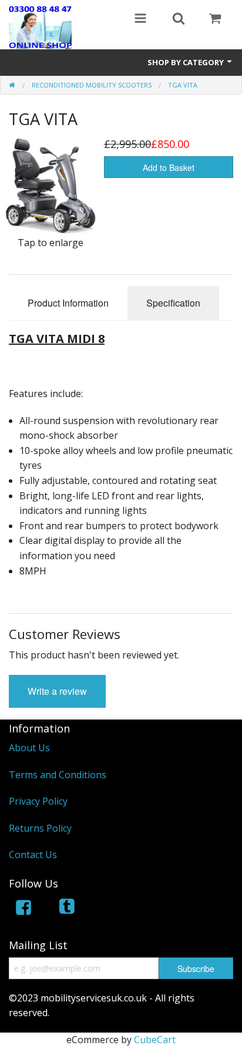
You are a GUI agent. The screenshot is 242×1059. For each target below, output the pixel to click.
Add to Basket (168, 167)
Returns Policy (40, 828)
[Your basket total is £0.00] (215, 19)
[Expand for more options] (140, 19)
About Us (29, 747)
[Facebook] (23, 909)
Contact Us (33, 854)
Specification (173, 303)
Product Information (68, 303)
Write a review (57, 691)
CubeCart (155, 1039)
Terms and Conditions (57, 774)
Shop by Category (186, 62)
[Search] (178, 19)
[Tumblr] (68, 909)
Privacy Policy (38, 801)
